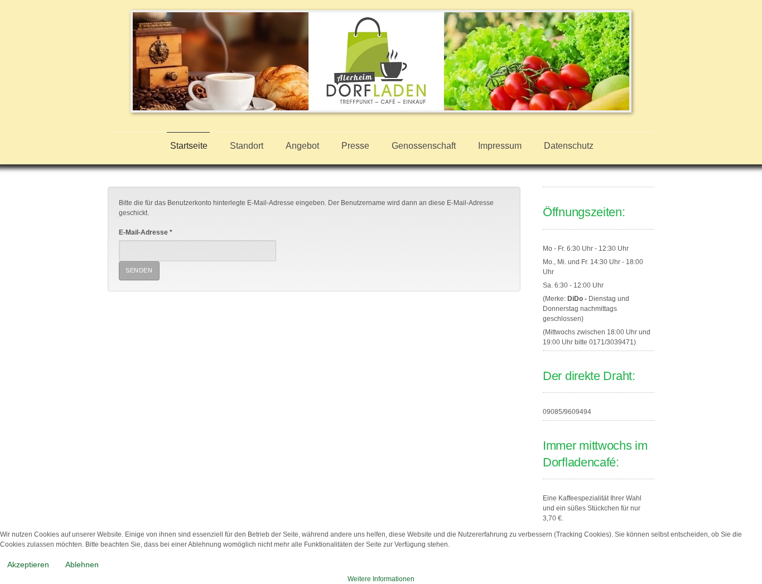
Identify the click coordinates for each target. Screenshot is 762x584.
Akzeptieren (28, 564)
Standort (246, 145)
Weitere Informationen (381, 579)
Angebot (302, 145)
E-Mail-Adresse (145, 232)
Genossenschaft (424, 145)
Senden (139, 270)
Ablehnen (82, 564)
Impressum (500, 145)
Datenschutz (569, 145)
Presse (355, 145)
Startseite (189, 145)
